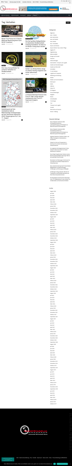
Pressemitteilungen (54, 92)
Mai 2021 (52, 325)
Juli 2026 (52, 193)
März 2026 (52, 202)
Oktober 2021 (53, 314)
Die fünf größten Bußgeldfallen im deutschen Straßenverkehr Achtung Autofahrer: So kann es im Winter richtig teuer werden (35, 43)
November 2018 (54, 386)
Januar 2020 (53, 359)
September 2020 (54, 342)
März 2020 (52, 355)
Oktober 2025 (53, 212)
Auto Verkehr (53, 41)
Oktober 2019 (53, 365)
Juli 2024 (52, 244)
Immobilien (52, 69)
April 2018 (52, 395)
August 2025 (53, 216)
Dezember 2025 (54, 208)
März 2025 (52, 227)
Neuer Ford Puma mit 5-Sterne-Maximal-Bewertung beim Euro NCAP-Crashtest (12, 40)
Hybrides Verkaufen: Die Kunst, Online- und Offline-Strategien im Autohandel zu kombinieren (59, 138)
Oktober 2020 (53, 340)
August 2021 (53, 318)
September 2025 (54, 214)
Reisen (51, 96)
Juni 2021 (52, 323)
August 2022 (53, 293)
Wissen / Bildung (54, 111)
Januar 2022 (53, 308)
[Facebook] (61, 1)
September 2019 (54, 367)
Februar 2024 (53, 255)
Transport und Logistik (55, 105)
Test (51, 103)
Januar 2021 (53, 333)
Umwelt (52, 107)
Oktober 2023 (53, 263)
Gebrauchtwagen (54, 60)
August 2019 (53, 369)
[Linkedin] (65, 1)
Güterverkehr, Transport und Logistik (58, 62)
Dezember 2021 (54, 310)
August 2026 (53, 191)
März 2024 (52, 253)
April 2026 (52, 199)
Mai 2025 (52, 223)
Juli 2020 (52, 346)
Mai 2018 (52, 393)
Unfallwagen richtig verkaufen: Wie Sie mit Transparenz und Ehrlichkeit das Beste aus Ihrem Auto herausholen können (59, 173)
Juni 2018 (52, 391)
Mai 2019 (52, 376)
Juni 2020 (52, 348)
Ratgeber (3, 65)
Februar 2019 (53, 382)
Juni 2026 (52, 195)
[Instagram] (63, 1)
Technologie (53, 101)
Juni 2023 (52, 272)
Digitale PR (52, 50)
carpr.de (3, 44)
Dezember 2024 (54, 233)
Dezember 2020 (54, 335)
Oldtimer (52, 86)
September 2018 (54, 389)
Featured (52, 58)
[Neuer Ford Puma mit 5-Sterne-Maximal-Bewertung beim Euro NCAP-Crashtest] (12, 31)
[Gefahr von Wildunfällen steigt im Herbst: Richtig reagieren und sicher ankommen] (36, 59)
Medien (52, 77)
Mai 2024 (52, 248)
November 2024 (54, 236)
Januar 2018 (53, 401)
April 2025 (52, 225)
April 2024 (52, 250)
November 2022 (54, 287)
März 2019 (52, 380)
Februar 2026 (53, 204)
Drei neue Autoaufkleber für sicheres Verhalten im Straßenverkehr (10, 69)
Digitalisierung (53, 52)
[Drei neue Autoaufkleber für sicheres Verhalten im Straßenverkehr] (12, 59)
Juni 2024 (52, 246)
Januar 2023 (53, 282)
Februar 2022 (53, 306)
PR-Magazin (53, 90)
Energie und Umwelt (54, 56)
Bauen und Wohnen (54, 45)
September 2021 (54, 316)
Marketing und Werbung (55, 75)
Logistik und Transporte (55, 73)
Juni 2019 (52, 374)
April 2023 (52, 276)
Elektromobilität (53, 54)
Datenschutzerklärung (62, 463)
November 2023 (54, 261)
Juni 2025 (52, 221)
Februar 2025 (53, 229)
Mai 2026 (52, 197)
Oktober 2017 (53, 403)
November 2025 (54, 210)
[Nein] (70, 464)
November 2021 (54, 312)
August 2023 (53, 267)
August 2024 (53, 242)
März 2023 (52, 278)
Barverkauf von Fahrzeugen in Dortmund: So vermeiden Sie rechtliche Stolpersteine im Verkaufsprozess (60, 162)
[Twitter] (70, 1)
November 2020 (54, 338)
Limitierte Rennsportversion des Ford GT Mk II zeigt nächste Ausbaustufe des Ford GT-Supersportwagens (35, 97)
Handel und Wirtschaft (55, 67)
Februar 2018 (53, 399)
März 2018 (52, 397)
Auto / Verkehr (53, 35)
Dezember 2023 (54, 259)
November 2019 (54, 363)
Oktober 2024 (53, 238)
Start (2, 20)
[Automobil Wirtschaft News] (34, 430)
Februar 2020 (53, 357)
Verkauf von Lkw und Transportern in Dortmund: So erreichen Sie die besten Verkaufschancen (58, 144)
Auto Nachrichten (54, 37)
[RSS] (68, 1)
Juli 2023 (52, 270)
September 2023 (54, 265)
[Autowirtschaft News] (9, 8)
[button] (69, 15)
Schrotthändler (53, 99)
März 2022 (52, 304)
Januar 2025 (53, 231)
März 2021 (52, 329)
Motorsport (52, 82)
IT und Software (54, 71)
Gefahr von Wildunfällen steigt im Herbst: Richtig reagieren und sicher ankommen (35, 70)
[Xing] (70, 3)
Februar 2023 (53, 280)
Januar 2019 (53, 384)
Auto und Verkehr (5, 36)
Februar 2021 (53, 331)
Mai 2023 (52, 274)
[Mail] (66, 1)
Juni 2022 (52, 297)
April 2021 (52, 327)
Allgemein (52, 33)
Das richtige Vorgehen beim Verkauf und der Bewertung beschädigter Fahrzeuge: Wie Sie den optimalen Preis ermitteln (60, 156)
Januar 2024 (53, 257)
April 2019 (52, 378)
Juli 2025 (52, 219)
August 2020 (53, 344)
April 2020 (52, 352)
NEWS (51, 84)
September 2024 (54, 240)
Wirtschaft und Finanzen (55, 109)
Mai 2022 (52, 299)
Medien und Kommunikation (56, 79)
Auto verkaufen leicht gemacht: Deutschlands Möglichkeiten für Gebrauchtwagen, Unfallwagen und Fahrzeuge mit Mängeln (60, 167)
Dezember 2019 (54, 361)
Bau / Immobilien (54, 43)
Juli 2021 (52, 321)
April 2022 (52, 301)
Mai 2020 (52, 350)
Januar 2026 (53, 206)
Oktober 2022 (53, 289)
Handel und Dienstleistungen (56, 65)
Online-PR (52, 88)
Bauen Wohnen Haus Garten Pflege (58, 48)
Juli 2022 (52, 295)
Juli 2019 (52, 372)
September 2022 (54, 291)
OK (54, 463)
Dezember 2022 (54, 284)
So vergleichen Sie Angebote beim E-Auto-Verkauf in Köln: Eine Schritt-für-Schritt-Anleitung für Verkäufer (59, 150)
